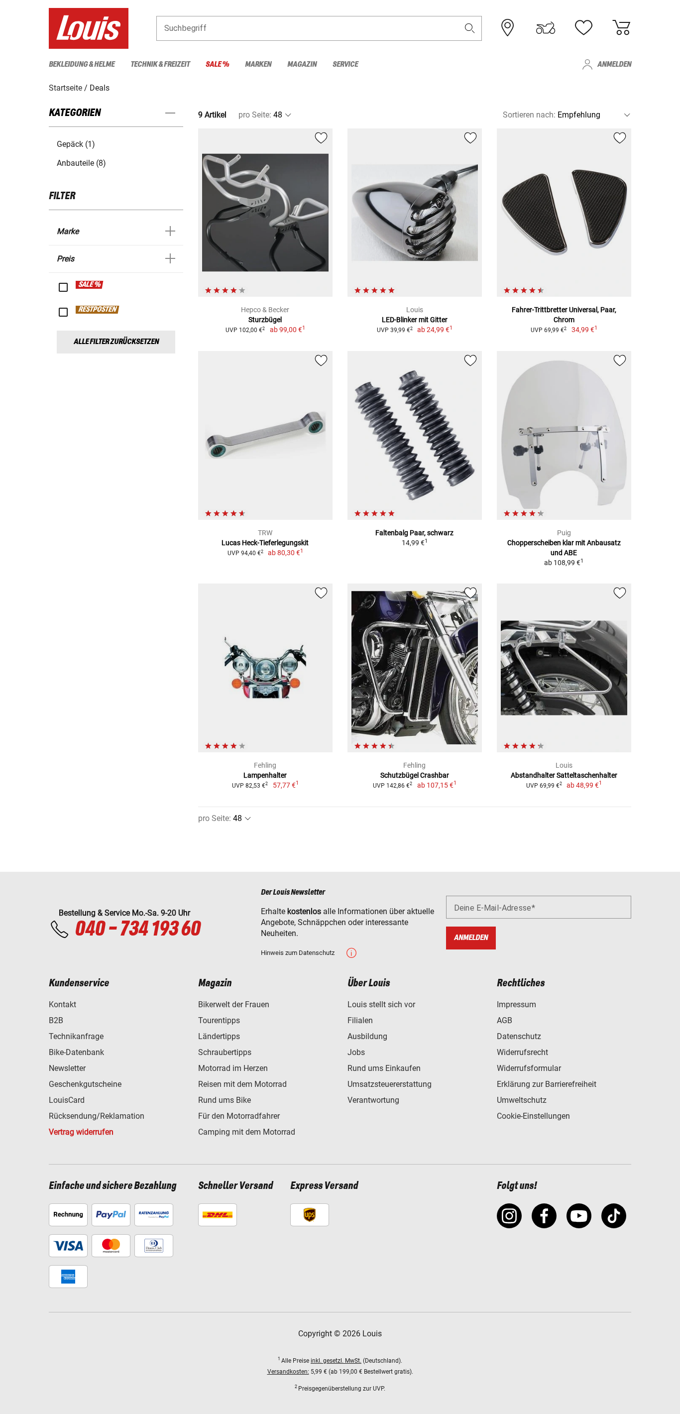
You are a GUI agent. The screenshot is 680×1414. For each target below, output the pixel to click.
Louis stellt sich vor (381, 1004)
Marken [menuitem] (258, 64)
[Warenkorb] (621, 27)
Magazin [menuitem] (302, 64)
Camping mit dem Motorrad (246, 1132)
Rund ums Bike (224, 1100)
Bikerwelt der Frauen (233, 1004)
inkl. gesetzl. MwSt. (336, 1360)
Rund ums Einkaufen (384, 1068)
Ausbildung (367, 1036)
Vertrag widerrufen (81, 1132)
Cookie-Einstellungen (533, 1116)
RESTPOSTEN (97, 310)
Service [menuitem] (345, 64)
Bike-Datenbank (76, 1052)
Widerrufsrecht (522, 1052)
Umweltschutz (522, 1100)
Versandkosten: (288, 1371)
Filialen (360, 1020)
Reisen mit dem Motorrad (242, 1084)
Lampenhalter (265, 775)
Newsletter (67, 1068)
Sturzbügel (265, 320)
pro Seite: (254, 114)
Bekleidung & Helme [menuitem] (81, 64)
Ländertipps (219, 1036)
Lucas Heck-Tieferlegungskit (265, 543)
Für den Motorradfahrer (239, 1116)
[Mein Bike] (546, 27)
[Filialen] (508, 27)
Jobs (356, 1052)
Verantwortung (373, 1100)
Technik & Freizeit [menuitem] (160, 64)
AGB (504, 1020)
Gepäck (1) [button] (76, 144)
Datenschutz (519, 1036)
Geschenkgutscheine (85, 1084)
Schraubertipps (224, 1052)
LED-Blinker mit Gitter (415, 320)
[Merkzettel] (583, 27)
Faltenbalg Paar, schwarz (414, 533)
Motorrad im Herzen (233, 1068)
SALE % (90, 285)
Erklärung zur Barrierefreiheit (546, 1084)
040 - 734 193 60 (137, 930)
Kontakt (62, 1004)
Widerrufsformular (529, 1068)
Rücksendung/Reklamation (96, 1116)
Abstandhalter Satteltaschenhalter (564, 775)
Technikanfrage (76, 1036)
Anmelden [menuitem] (614, 64)
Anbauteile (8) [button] (81, 163)
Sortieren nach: (529, 114)
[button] (470, 28)
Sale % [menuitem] (217, 64)
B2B (56, 1020)
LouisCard (67, 1100)
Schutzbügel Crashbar (414, 775)
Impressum (516, 1004)
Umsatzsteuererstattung (389, 1084)
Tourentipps (219, 1020)
